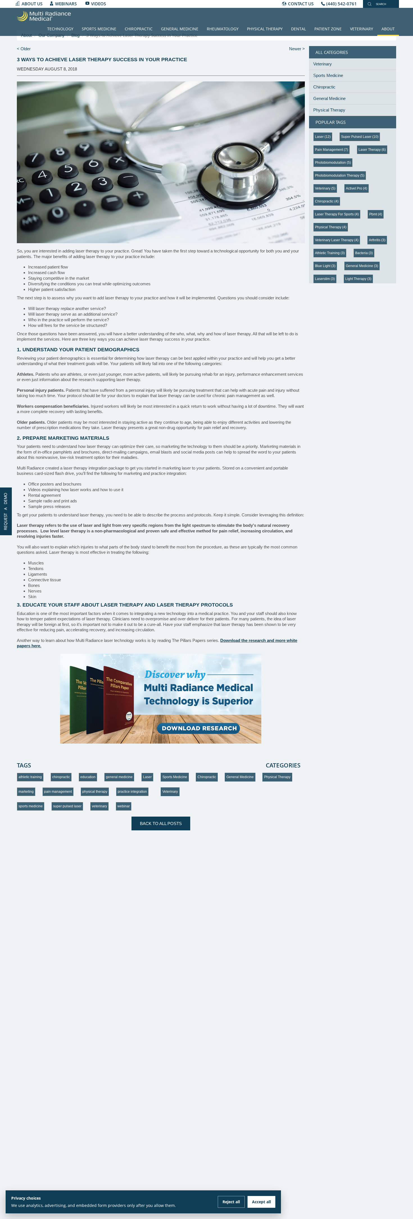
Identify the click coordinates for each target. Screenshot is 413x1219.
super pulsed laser (67, 806)
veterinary (99, 806)
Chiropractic (139, 28)
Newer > (297, 48)
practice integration (132, 792)
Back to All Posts (161, 823)
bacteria (364, 253)
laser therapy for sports (337, 214)
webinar (123, 806)
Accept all (261, 1201)
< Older (24, 48)
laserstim (325, 279)
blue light (325, 266)
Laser (147, 777)
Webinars (66, 3)
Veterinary (361, 28)
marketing (26, 792)
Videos (98, 3)
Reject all (231, 1201)
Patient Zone (328, 28)
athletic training (30, 777)
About (388, 28)
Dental (298, 28)
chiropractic (61, 777)
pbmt (375, 214)
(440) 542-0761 (341, 3)
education (88, 777)
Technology (60, 28)
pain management (58, 792)
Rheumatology (223, 28)
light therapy (358, 279)
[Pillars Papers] (161, 699)
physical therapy (94, 792)
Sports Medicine (99, 28)
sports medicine (31, 806)
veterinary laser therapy (336, 240)
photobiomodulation (333, 163)
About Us (32, 3)
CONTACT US (301, 3)
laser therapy (372, 150)
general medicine (119, 777)
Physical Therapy (265, 28)
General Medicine (179, 28)
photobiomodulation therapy (339, 175)
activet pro (356, 188)
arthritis (377, 240)
